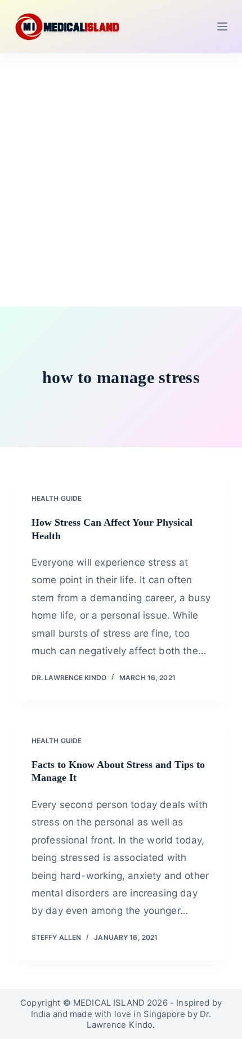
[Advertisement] (121, 180)
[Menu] (222, 26)
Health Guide (57, 498)
